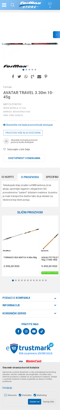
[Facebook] (13, 76)
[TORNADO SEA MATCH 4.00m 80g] (21, 234)
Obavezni (12, 395)
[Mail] (39, 76)
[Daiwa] (44, 250)
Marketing (42, 395)
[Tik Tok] (41, 331)
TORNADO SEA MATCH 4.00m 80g (20, 257)
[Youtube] (34, 331)
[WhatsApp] (26, 76)
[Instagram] (26, 331)
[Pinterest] (45, 76)
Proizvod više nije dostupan (23, 132)
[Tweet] (19, 76)
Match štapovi (12, 104)
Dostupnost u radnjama (24, 158)
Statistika (27, 395)
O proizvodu (30, 177)
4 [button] (33, 70)
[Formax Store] (30, 5)
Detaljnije (7, 387)
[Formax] (15, 66)
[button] (12, 5)
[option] (30, 44)
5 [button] (36, 70)
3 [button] (30, 70)
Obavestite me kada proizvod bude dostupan (29, 125)
